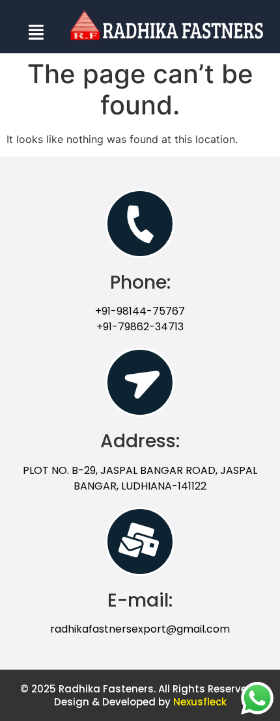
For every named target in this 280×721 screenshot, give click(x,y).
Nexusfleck (200, 702)
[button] (36, 30)
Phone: (140, 282)
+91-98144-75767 (140, 311)
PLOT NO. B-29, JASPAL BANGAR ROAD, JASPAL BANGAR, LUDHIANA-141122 (140, 478)
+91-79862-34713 (140, 326)
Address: (140, 441)
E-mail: (140, 600)
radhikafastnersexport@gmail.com (140, 629)
